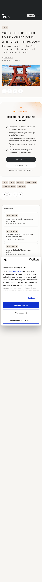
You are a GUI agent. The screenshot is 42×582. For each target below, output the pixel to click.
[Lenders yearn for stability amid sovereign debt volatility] (21, 219)
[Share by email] (15, 91)
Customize (19, 313)
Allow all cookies (21, 305)
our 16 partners (16, 271)
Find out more (21, 165)
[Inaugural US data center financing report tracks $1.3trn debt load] (21, 235)
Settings (31, 298)
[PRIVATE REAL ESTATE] (6, 16)
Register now (21, 159)
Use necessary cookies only (21, 320)
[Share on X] (9, 91)
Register (31, 16)
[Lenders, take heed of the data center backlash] (21, 250)
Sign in (30, 170)
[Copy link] (20, 91)
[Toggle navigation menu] (38, 16)
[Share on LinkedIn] (4, 91)
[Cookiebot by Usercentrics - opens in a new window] (29, 259)
